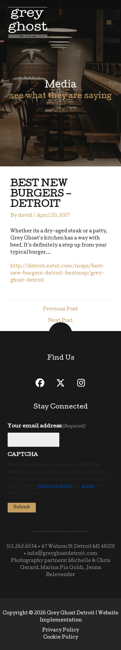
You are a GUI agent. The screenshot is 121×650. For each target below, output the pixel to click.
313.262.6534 (21, 547)
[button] (40, 383)
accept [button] (88, 485)
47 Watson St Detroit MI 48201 (78, 547)
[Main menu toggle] (109, 22)
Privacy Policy (60, 630)
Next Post (60, 321)
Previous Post (60, 309)
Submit (22, 507)
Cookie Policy (60, 637)
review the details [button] (55, 485)
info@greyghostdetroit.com (62, 554)
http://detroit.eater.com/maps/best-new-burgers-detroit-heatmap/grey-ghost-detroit (57, 273)
